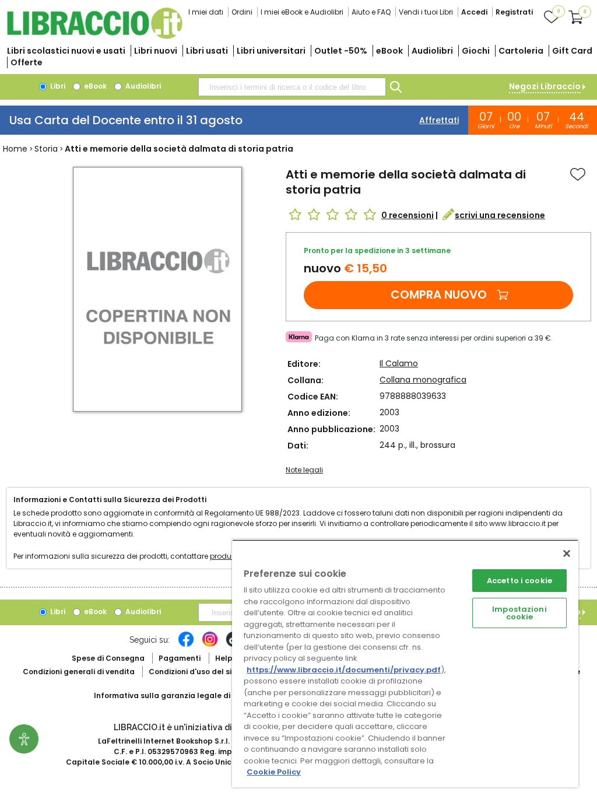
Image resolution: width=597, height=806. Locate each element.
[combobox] (292, 87)
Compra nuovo (439, 294)
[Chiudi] (566, 553)
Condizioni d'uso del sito (194, 672)
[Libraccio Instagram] (210, 645)
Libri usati (207, 51)
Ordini (241, 12)
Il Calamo (399, 363)
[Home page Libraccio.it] (94, 36)
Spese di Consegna (108, 658)
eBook (389, 51)
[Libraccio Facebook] (186, 645)
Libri (56, 86)
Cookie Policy (274, 771)
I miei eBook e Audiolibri (302, 12)
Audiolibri (432, 51)
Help (224, 658)
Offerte (26, 62)
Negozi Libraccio (545, 86)
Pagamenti (180, 658)
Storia (46, 149)
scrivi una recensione (500, 215)
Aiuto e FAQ (371, 12)
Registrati (514, 12)
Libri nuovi (155, 51)
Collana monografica (423, 380)
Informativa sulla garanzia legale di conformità (184, 695)
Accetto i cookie (519, 580)
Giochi (476, 51)
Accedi (474, 12)
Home (15, 149)
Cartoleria (520, 51)
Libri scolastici (66, 51)
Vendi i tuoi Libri (426, 12)
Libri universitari (271, 51)
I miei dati (205, 12)
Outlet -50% (340, 51)
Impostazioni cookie (519, 613)
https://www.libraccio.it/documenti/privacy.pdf (344, 669)
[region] (405, 663)
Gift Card (572, 51)
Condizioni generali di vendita (79, 672)
